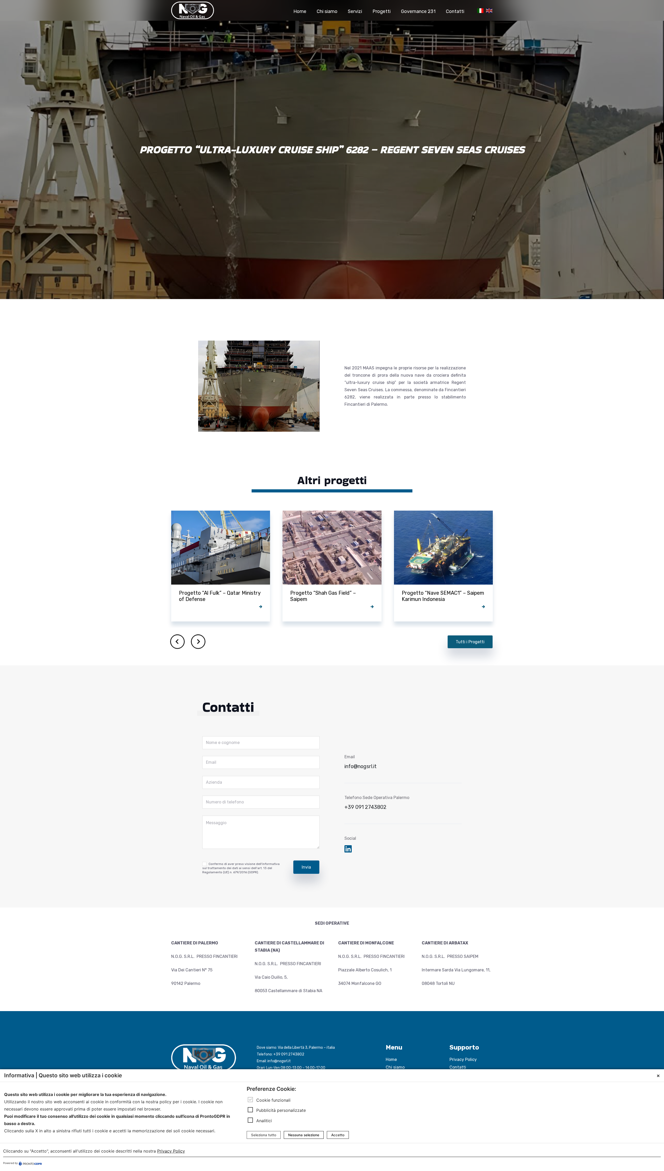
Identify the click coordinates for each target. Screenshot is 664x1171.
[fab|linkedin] (348, 849)
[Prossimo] (198, 641)
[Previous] (177, 641)
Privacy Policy (463, 1059)
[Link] (192, 10)
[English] (488, 10)
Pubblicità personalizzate (281, 1110)
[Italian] (479, 10)
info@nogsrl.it (360, 766)
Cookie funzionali (273, 1100)
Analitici (264, 1120)
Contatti (457, 1067)
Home (391, 1059)
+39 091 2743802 (365, 807)
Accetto (337, 1135)
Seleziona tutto (263, 1135)
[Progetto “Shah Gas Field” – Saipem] (331, 566)
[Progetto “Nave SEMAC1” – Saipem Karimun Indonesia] (443, 566)
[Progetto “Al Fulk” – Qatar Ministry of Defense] (220, 566)
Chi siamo (395, 1067)
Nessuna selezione (303, 1135)
